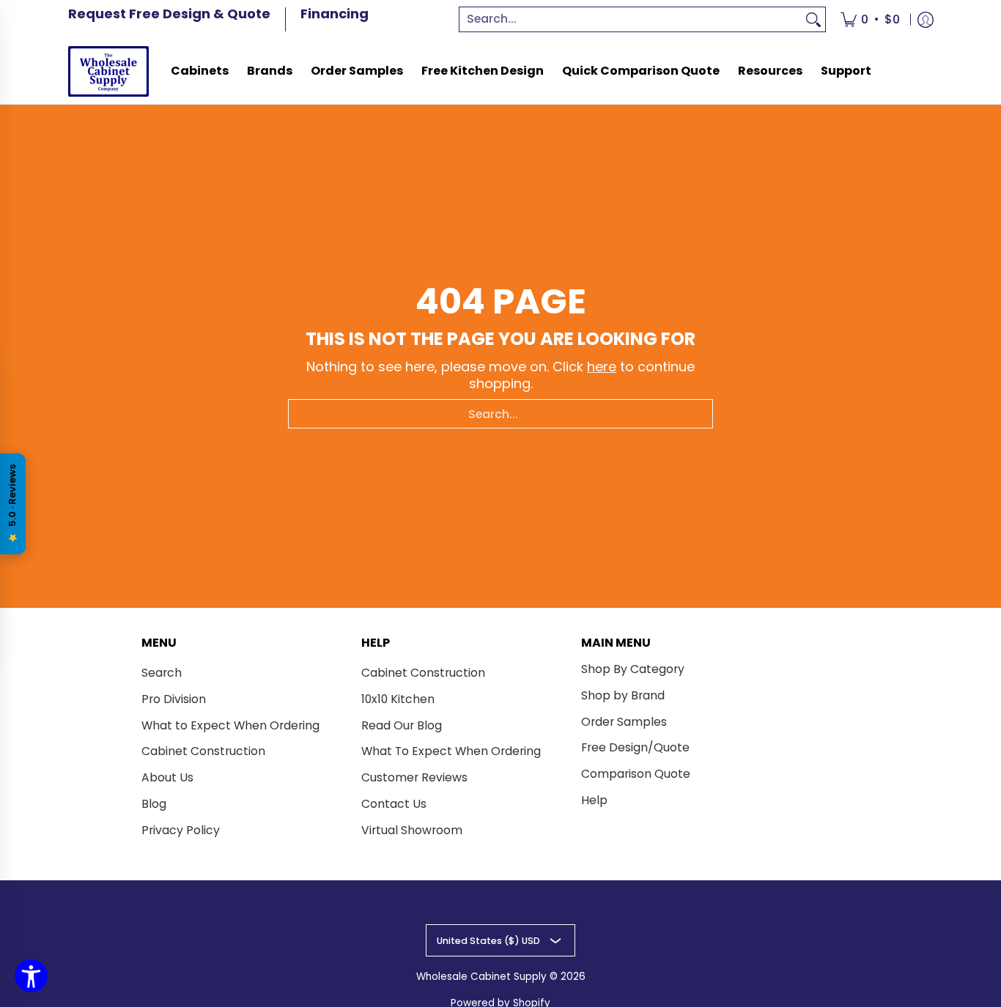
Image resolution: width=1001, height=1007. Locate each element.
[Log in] (925, 19)
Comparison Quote (635, 773)
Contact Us (393, 803)
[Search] (813, 19)
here (601, 366)
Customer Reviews (414, 777)
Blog (153, 803)
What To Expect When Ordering (451, 751)
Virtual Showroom (411, 830)
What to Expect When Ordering (230, 725)
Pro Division (173, 699)
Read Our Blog (401, 725)
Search (161, 672)
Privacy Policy (180, 830)
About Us (167, 777)
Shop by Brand (623, 695)
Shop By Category (632, 669)
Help (594, 800)
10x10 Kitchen (398, 699)
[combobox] (630, 19)
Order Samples (624, 721)
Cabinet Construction (203, 751)
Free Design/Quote (635, 747)
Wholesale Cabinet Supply (481, 977)
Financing (334, 13)
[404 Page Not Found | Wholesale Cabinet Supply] (108, 71)
